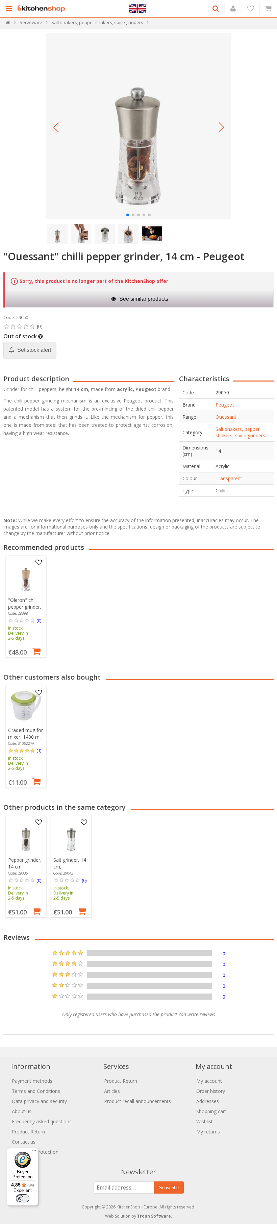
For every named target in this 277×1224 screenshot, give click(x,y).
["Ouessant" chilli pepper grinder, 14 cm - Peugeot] (138, 126)
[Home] (8, 24)
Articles (112, 1091)
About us (21, 1111)
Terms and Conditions (36, 1091)
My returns (208, 1131)
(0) (38, 620)
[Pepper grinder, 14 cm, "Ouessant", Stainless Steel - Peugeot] (26, 835)
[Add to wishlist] (39, 563)
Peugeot (225, 404)
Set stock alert (33, 350)
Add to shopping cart (36, 650)
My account (209, 1081)
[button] (55, 127)
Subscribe (169, 1187)
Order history (210, 1091)
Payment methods (32, 1081)
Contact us (23, 1142)
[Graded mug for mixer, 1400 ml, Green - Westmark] (26, 706)
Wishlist (204, 1121)
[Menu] (34, 1152)
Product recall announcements (137, 1101)
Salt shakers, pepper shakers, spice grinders (240, 432)
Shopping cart (211, 1111)
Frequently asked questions (42, 1121)
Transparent (229, 478)
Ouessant (226, 417)
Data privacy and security (39, 1101)
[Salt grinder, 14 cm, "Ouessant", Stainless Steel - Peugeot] (71, 835)
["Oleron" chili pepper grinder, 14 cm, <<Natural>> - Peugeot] (26, 575)
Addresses (207, 1101)
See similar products (143, 299)
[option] (26, 606)
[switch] (22, 1198)
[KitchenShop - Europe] (43, 8)
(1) (38, 751)
